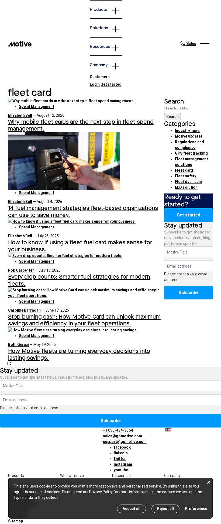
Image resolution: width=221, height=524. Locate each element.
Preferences (196, 508)
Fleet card (184, 170)
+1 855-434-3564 (118, 430)
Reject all (165, 508)
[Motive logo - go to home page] (20, 43)
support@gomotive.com (125, 441)
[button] (188, 43)
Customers (100, 77)
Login (95, 84)
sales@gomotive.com (122, 436)
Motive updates (189, 136)
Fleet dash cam (188, 181)
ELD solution (186, 187)
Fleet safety (185, 176)
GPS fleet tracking (191, 153)
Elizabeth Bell (20, 115)
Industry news (187, 130)
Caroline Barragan (24, 310)
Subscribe (188, 292)
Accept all (131, 508)
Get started (111, 84)
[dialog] (110, 498)
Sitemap (15, 521)
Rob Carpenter (21, 270)
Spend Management (36, 106)
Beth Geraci (18, 344)
